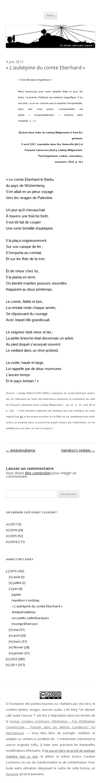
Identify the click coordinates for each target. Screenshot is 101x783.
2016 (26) (14, 530)
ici (21, 416)
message (12, 774)
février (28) (19, 647)
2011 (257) (15, 665)
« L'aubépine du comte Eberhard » (37, 606)
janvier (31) (19, 653)
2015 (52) (14, 536)
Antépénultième (20, 450)
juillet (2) (17, 583)
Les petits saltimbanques (30, 618)
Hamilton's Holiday (78, 450)
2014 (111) (15, 542)
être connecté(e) (38, 473)
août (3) (16, 577)
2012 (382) (15, 659)
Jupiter (16, 594)
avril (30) (17, 635)
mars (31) (18, 641)
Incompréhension (25, 624)
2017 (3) (13, 524)
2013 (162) (15, 571)
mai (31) (17, 629)
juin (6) (15, 588)
